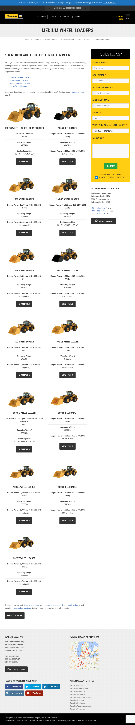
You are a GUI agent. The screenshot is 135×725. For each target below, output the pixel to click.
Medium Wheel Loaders (20, 83)
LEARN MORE (109, 3)
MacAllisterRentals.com (77, 703)
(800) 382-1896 (98, 211)
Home (27, 40)
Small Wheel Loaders (19, 80)
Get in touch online (70, 605)
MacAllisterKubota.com (77, 691)
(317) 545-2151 (119, 17)
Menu (128, 18)
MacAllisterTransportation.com (80, 706)
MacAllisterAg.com (76, 685)
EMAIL (95, 112)
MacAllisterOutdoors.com (78, 694)
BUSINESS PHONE (101, 87)
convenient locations (22, 608)
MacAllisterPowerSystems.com (80, 697)
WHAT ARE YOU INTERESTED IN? (109, 125)
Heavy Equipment (67, 40)
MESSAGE (97, 138)
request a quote (77, 92)
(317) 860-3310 (98, 214)
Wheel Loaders (83, 40)
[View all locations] (83, 672)
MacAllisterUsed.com (77, 709)
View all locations (106, 221)
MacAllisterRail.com (76, 700)
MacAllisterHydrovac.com (78, 688)
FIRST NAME (98, 62)
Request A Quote (14, 615)
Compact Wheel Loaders (20, 77)
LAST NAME (98, 74)
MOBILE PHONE (100, 99)
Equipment (37, 40)
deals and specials (31, 605)
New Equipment (51, 40)
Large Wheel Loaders (19, 86)
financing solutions (52, 605)
